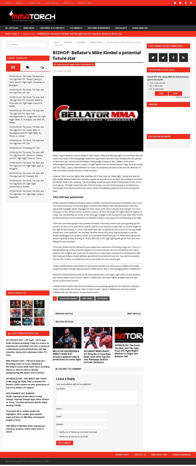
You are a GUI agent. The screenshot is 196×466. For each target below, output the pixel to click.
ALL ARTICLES (11, 28)
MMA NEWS (29, 28)
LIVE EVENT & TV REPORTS (52, 28)
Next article (134, 313)
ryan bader (102, 298)
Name (59, 408)
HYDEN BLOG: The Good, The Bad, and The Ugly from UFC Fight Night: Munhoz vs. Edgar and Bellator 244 (127, 351)
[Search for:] (27, 44)
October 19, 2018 (63, 71)
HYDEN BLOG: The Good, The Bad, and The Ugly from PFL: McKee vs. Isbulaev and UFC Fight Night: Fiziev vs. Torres (26, 155)
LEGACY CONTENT (51, 3)
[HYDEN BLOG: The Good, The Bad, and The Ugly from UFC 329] (39, 313)
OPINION (68, 42)
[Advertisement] (26, 246)
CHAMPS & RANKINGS (181, 454)
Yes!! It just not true (157, 83)
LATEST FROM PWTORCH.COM (24, 333)
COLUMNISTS (76, 28)
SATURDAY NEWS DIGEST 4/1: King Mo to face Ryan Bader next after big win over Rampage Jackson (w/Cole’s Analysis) (97, 357)
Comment (60, 388)
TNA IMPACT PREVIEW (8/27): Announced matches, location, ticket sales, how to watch (25, 429)
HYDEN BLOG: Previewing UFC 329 (24, 148)
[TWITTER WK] (180, 3)
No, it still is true (156, 86)
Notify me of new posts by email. (73, 436)
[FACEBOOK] (185, 3)
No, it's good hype (157, 89)
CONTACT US (68, 3)
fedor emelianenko (68, 298)
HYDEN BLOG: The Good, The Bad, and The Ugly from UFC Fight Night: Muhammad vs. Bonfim (26, 183)
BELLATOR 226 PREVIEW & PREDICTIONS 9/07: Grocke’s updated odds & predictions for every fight (67, 355)
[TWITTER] (175, 3)
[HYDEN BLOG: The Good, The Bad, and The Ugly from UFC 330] (27, 304)
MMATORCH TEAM (84, 3)
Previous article (64, 313)
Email (58, 416)
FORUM (8, 3)
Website (59, 424)
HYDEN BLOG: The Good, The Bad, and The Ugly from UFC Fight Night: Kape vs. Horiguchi (26, 165)
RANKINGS (19, 3)
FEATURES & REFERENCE (99, 28)
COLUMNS (80, 42)
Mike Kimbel (87, 298)
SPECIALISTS (121, 28)
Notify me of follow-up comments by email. (78, 432)
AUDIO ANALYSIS (140, 28)
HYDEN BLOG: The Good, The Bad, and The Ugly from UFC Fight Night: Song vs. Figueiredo (26, 194)
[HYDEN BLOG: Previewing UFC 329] (15, 322)
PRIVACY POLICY (122, 454)
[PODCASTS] (191, 3)
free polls (187, 97)
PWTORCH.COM (34, 3)
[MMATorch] (33, 15)
